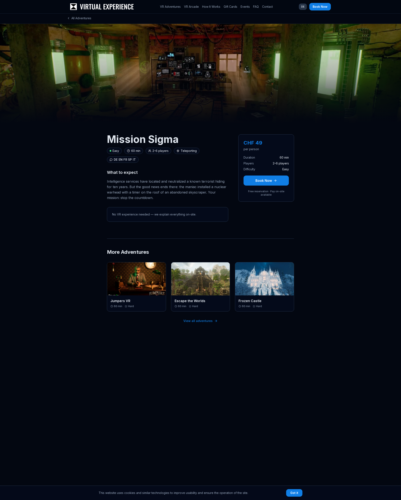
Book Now (320, 6)
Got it (294, 493)
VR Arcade (191, 6)
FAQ (256, 6)
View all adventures (198, 321)
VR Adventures (170, 6)
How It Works (211, 6)
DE (303, 6)
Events (245, 6)
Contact (267, 6)
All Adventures (81, 18)
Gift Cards (230, 6)
